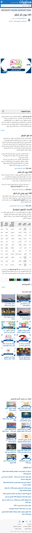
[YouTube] (23, 521)
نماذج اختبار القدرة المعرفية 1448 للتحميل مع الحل (18, 497)
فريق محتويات (18, 529)
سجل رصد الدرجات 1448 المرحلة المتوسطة (20, 508)
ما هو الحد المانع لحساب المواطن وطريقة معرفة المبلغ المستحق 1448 (17, 472)
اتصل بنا (29, 524)
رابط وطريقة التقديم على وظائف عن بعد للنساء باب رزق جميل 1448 (16, 501)
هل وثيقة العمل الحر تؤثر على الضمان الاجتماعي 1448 (17, 493)
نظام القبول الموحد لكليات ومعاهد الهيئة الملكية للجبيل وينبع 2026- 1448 (16, 513)
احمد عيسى (14, 18)
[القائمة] (2, 2)
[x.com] (26, 521)
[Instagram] (19, 521)
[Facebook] (30, 521)
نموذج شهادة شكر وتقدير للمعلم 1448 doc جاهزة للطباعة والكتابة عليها (18, 489)
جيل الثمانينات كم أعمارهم (18, 189)
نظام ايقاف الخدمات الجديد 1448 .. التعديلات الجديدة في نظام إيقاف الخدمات (16, 478)
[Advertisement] (16, 41)
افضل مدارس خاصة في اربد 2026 (22, 505)
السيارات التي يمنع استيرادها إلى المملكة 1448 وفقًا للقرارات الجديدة (17, 483)
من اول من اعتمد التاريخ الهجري (17, 206)
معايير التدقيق (28, 529)
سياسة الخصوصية (17, 526)
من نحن (19, 524)
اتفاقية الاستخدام (27, 526)
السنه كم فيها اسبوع (20, 168)
